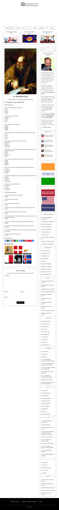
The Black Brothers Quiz (46, 232)
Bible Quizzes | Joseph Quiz (46, 266)
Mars (6, 156)
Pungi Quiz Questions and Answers (48, 289)
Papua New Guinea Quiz (45, 414)
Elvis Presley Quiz (44, 337)
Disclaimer (29, 501)
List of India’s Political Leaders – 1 (47, 436)
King (54, 97)
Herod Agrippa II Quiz (45, 253)
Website (6, 297)
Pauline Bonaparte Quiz (45, 393)
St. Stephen (7, 146)
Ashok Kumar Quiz (44, 351)
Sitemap (40, 501)
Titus (8, 168)
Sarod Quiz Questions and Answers (48, 291)
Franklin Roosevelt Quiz (46, 400)
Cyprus (6, 125)
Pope (42, 99)
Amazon (45, 127)
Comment (7, 275)
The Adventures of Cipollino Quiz (47, 221)
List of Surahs (44, 472)
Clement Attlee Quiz (45, 395)
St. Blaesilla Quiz (44, 462)
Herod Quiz (43, 261)
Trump (49, 99)
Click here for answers (8, 104)
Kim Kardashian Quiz (45, 344)
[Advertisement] (29, 18)
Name (6, 291)
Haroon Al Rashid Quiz (45, 406)
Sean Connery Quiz (45, 326)
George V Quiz (44, 411)
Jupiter (6, 161)
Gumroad (49, 127)
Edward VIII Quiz (44, 390)
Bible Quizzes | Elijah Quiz (46, 263)
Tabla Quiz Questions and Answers (48, 310)
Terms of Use (34, 501)
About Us (13, 501)
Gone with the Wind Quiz (46, 321)
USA (27, 28)
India (23, 28)
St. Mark (7, 171)
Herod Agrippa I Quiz (45, 255)
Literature (41, 28)
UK (30, 28)
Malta (6, 129)
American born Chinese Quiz (46, 224)
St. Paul (6, 143)
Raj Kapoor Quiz (44, 354)
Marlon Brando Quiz (45, 323)
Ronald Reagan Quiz (45, 334)
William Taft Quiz (44, 408)
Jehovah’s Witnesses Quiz (46, 467)
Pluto (6, 164)
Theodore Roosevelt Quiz (46, 398)
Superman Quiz (44, 342)
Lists (47, 28)
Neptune (7, 163)
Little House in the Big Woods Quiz (48, 241)
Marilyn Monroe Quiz (45, 331)
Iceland (6, 127)
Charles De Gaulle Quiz (45, 403)
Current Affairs (9, 28)
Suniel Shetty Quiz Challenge (46, 379)
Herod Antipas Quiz (45, 258)
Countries (17, 28)
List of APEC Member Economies (47, 443)
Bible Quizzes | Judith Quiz (46, 269)
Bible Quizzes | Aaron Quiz (46, 271)
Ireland (6, 128)
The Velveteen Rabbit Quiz (46, 229)
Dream (45, 99)
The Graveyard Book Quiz (46, 226)
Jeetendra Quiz (44, 356)
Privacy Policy (24, 501)
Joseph (6, 111)
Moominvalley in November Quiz (47, 243)
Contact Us (17, 501)
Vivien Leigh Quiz (44, 339)
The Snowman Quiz (45, 234)
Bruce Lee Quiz (44, 329)
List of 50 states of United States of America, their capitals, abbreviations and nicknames (47, 433)
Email (22, 291)
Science (35, 28)
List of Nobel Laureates (45, 424)
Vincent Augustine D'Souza (27, 99)
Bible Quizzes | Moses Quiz (46, 274)
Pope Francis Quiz (44, 470)
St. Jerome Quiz (44, 465)
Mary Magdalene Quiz (45, 250)
